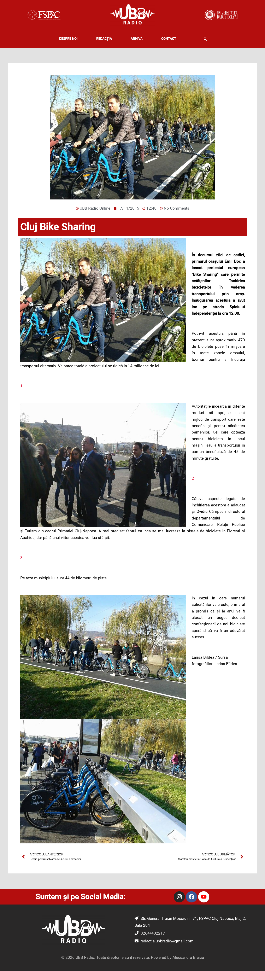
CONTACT (168, 39)
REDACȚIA (104, 39)
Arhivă (137, 39)
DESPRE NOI (68, 39)
